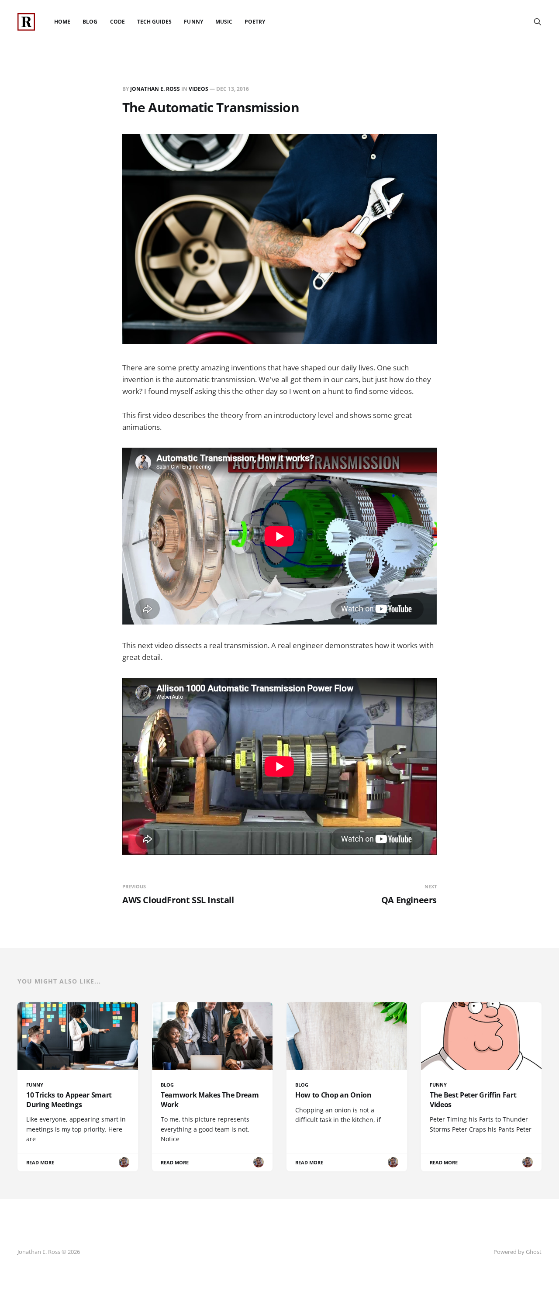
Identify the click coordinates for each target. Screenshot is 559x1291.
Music (223, 21)
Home (62, 21)
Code (117, 21)
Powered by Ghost (517, 1252)
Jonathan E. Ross (155, 89)
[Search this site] (537, 21)
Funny (193, 21)
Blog (90, 21)
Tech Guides (154, 21)
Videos (198, 89)
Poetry (255, 21)
